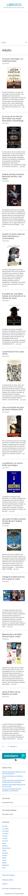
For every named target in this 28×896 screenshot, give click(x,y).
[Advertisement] (14, 26)
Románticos (5, 865)
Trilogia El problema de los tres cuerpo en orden (13, 578)
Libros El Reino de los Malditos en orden (11, 693)
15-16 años (5, 831)
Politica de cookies (7, 879)
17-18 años (5, 833)
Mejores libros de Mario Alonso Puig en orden (12, 635)
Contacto (4, 883)
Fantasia (4, 855)
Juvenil (4, 860)
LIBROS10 (14, 5)
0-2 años (4, 826)
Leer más (22, 166)
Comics (4, 850)
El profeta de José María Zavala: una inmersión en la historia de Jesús (13, 296)
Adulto (4, 843)
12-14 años (5, 828)
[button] (26, 43)
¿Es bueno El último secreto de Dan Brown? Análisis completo (14, 521)
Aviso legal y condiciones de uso (11, 888)
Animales (4, 845)
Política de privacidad (8, 875)
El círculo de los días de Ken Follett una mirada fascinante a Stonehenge (12, 118)
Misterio (4, 862)
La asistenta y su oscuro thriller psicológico (12, 464)
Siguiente (13, 746)
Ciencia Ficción (6, 848)
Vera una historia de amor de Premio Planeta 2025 (13, 408)
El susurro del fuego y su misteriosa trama (12, 60)
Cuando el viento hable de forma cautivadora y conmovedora (13, 236)
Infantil (4, 858)
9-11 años (5, 840)
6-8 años (4, 838)
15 (8, 746)
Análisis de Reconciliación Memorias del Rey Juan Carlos (13, 176)
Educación (5, 853)
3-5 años (4, 836)
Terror (4, 867)
